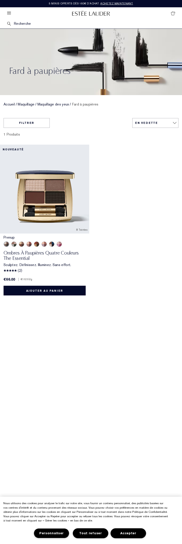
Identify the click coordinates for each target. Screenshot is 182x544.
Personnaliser (51, 533)
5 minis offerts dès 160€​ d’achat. (91, 3)
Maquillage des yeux (53, 104)
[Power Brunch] (44, 244)
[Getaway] (37, 244)
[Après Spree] (29, 244)
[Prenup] (6, 244)
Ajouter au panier (44, 291)
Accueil (9, 104)
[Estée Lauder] (91, 13)
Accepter (128, 533)
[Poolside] (52, 244)
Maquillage (26, 104)
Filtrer (26, 123)
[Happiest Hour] (59, 244)
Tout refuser (90, 533)
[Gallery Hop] (21, 244)
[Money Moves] (14, 244)
